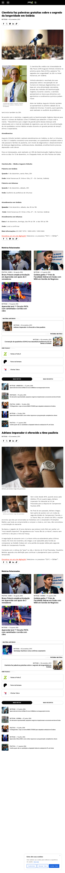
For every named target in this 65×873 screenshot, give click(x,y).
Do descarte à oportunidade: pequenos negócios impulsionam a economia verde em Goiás (35, 397)
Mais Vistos (17, 379)
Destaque (13, 395)
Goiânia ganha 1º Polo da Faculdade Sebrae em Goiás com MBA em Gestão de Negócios (47, 276)
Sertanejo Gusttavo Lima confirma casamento (30, 651)
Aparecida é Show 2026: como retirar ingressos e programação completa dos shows (33, 415)
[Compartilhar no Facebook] (3, 23)
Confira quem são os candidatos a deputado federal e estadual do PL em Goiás (32, 425)
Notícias (4, 19)
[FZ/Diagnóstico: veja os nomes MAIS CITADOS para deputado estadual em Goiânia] (5, 728)
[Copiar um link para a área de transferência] (16, 23)
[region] (43, 862)
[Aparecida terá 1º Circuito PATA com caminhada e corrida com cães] (16, 292)
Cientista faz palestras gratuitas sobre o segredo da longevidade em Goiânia (27, 666)
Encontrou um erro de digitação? (14, 236)
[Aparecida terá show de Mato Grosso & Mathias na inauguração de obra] (5, 386)
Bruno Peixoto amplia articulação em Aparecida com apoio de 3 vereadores (16, 276)
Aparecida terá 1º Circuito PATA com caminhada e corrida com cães (15, 308)
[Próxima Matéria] (57, 341)
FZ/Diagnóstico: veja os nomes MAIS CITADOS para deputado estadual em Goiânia (33, 406)
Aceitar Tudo (54, 866)
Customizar (31, 866)
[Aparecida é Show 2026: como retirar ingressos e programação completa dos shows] (5, 738)
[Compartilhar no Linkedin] (13, 23)
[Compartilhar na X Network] (6, 23)
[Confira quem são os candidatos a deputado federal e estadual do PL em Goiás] (5, 423)
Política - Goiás (7, 272)
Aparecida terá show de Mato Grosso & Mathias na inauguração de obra (30, 388)
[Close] (60, 855)
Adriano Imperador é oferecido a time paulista (29, 327)
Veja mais (36, 861)
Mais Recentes (48, 379)
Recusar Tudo (43, 866)
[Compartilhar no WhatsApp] (10, 23)
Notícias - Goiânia (39, 596)
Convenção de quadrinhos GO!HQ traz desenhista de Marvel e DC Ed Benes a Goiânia (28, 343)
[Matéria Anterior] (7, 326)
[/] (3, 2)
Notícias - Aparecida (16, 386)
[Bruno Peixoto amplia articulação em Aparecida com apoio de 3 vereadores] (16, 260)
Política (12, 423)
